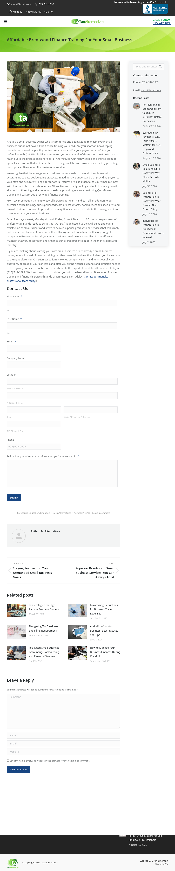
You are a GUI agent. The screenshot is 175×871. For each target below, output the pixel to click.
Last (9, 332)
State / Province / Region (77, 417)
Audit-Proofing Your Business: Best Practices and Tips (104, 631)
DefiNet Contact (160, 860)
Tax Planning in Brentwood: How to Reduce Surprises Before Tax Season (152, 113)
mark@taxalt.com (21, 4)
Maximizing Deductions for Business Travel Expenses (104, 609)
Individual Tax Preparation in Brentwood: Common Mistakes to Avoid (153, 229)
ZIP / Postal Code (16, 431)
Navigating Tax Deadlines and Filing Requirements (43, 628)
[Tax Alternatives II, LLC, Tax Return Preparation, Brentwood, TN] (155, 10)
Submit (14, 497)
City (9, 417)
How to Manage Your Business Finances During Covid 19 (105, 652)
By (62, 512)
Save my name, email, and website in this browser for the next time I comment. (50, 760)
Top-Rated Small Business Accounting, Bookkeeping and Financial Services (44, 652)
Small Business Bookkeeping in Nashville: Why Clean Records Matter (151, 173)
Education (34, 512)
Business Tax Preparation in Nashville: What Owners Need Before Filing (151, 201)
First (9, 310)
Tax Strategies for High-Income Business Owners (44, 607)
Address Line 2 (15, 402)
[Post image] (16, 610)
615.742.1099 (162, 23)
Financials (45, 512)
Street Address (15, 388)
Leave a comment (101, 512)
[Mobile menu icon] (5, 21)
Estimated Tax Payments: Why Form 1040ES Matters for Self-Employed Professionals (152, 143)
